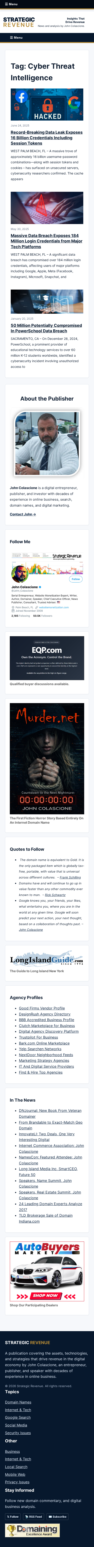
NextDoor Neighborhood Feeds (46, 1054)
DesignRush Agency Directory (44, 1014)
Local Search (16, 1466)
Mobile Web (15, 1474)
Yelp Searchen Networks (40, 1049)
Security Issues (18, 1433)
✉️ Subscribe (57, 1516)
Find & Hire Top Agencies (41, 1072)
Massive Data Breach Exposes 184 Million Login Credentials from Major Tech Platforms (46, 241)
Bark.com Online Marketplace (44, 1043)
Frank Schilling (70, 877)
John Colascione (31, 929)
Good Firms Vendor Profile (42, 1008)
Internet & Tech (18, 1410)
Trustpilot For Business (38, 1037)
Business (12, 1451)
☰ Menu (11, 4)
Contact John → (23, 514)
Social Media (16, 1425)
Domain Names (18, 1402)
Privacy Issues (17, 1482)
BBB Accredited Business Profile (46, 1019)
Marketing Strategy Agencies (44, 1060)
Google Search (18, 1417)
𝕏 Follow (12, 1516)
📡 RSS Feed (33, 1516)
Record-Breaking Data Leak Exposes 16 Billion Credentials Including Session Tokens (47, 138)
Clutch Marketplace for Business (47, 1025)
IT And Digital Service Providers (46, 1066)
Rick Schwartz (55, 895)
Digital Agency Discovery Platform (49, 1031)
